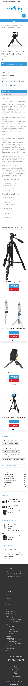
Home (2, 25)
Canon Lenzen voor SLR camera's (11, 454)
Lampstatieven (12, 633)
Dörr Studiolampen (7, 459)
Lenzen (9, 616)
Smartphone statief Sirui (9, 75)
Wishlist (8, 598)
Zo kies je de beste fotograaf (12, 549)
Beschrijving (5, 91)
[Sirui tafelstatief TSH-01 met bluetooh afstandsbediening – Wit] (14, 313)
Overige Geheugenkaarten (15, 643)
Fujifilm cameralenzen (19, 459)
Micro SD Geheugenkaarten (15, 639)
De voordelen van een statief (12, 558)
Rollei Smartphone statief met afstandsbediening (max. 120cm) (14, 417)
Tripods (10, 628)
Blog (7, 650)
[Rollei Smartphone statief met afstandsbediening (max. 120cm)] (14, 403)
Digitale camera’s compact (12, 610)
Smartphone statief (16, 25)
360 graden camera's (9, 470)
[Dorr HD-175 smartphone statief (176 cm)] (14, 257)
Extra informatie (6, 94)
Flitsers (9, 636)
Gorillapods (11, 629)
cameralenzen (12, 617)
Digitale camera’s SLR (11, 613)
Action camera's (8, 482)
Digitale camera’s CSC (11, 611)
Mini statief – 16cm (14, 373)
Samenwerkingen (10, 600)
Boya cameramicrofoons (18, 440)
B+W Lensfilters (6, 440)
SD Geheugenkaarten (14, 641)
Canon (4, 443)
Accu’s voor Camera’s (12, 635)
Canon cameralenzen (13, 443)
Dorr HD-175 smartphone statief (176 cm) (14, 282)
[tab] (14, 91)
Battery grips (7, 486)
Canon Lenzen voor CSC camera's (11, 451)
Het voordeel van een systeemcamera (14, 554)
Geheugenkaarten (11, 638)
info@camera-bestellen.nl (16, 676)
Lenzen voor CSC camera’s (15, 619)
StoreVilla (20, 681)
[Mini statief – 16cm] (14, 358)
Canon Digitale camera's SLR (9, 448)
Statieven (7, 25)
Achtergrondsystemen (9, 478)
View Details (15, 289)
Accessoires (9, 615)
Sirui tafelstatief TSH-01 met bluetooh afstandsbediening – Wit (14, 328)
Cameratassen (10, 646)
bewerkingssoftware (9, 491)
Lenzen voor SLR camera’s (15, 621)
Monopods (11, 626)
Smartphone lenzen (13, 623)
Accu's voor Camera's (9, 474)
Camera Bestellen (14, 8)
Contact (8, 594)
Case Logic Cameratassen (9, 457)
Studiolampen (10, 648)
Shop (7, 596)
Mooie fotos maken (9, 556)
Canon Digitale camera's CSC (10, 446)
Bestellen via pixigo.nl (14, 64)
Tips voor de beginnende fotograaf (13, 552)
